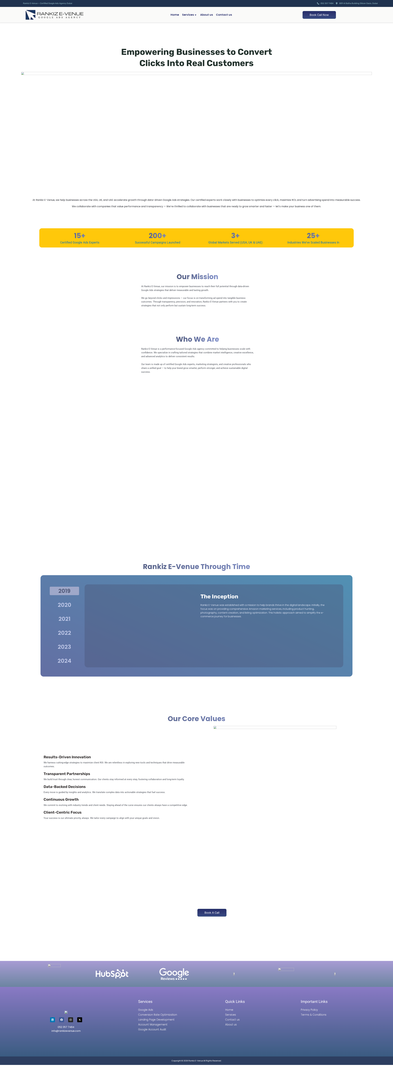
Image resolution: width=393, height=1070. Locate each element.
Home (175, 15)
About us (206, 15)
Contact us (224, 15)
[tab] (64, 591)
